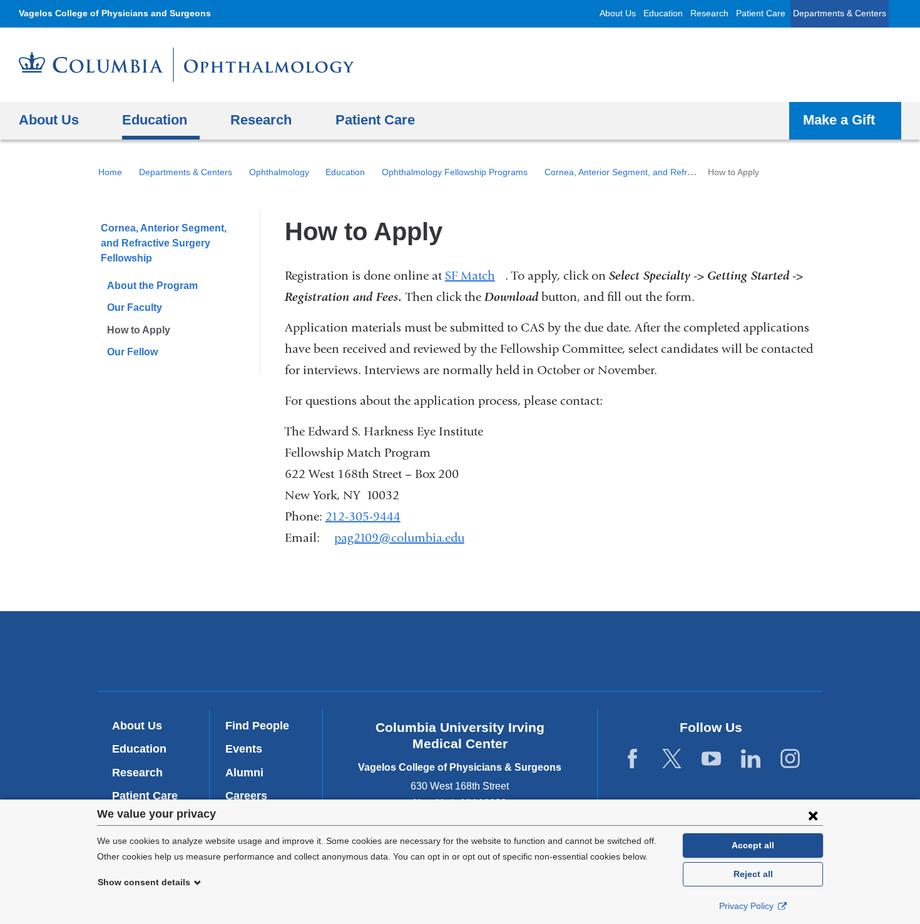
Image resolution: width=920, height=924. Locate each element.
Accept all (753, 845)
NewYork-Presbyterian (460, 653)
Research (709, 13)
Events (243, 749)
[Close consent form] (813, 815)
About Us (618, 13)
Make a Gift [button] (839, 120)
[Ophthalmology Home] (186, 65)
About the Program (152, 285)
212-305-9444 (363, 516)
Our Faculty (134, 307)
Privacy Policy (747, 906)
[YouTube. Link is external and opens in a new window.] (711, 759)
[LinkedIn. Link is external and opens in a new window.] (750, 759)
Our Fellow (132, 352)
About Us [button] (49, 120)
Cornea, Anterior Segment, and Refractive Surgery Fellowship (666, 172)
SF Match (475, 275)
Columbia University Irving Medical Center (290, 650)
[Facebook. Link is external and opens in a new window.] (632, 759)
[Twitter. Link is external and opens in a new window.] (672, 759)
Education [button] (154, 120)
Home (110, 172)
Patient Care (760, 13)
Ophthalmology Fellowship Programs (455, 172)
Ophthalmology (279, 172)
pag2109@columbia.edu (399, 538)
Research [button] (261, 120)
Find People (257, 725)
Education (663, 13)
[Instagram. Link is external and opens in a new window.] (790, 759)
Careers (246, 795)
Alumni (244, 772)
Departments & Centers (839, 13)
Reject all (753, 874)
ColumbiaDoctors (640, 650)
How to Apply (138, 330)
